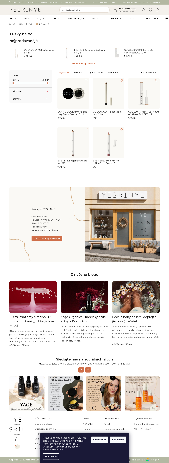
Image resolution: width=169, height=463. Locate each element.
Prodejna (87, 429)
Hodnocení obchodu (114, 429)
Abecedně (113, 72)
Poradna (108, 424)
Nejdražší (78, 72)
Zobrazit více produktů (83, 64)
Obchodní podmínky (45, 429)
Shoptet (155, 459)
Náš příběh (88, 424)
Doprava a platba (44, 424)
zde (61, 449)
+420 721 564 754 (127, 8)
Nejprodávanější (95, 72)
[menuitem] (14, 18)
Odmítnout (99, 439)
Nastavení (51, 456)
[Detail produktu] (73, 93)
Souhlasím (118, 439)
